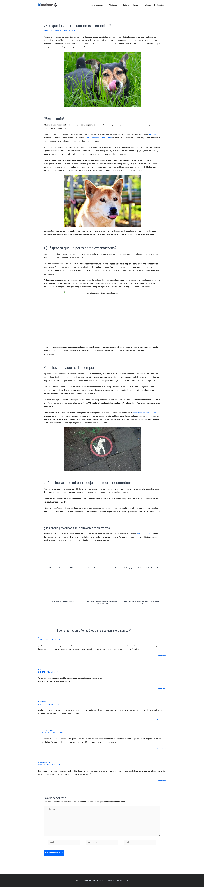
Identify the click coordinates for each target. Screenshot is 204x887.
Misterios (113, 5)
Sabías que (48, 30)
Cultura (135, 5)
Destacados (159, 5)
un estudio (153, 134)
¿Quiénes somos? (112, 880)
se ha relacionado (144, 533)
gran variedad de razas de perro (99, 138)
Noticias (147, 5)
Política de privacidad (94, 880)
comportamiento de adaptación (146, 413)
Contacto (124, 880)
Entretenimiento (97, 5)
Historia (126, 5)
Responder (161, 656)
